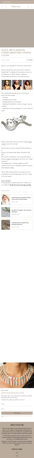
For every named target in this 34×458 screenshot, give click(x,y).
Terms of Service (29, 416)
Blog (17, 452)
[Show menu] (2, 6)
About (17, 456)
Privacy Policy (22, 416)
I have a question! (6, 180)
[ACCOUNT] (28, 6)
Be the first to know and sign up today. (20, 185)
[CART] (32, 6)
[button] (6, 6)
